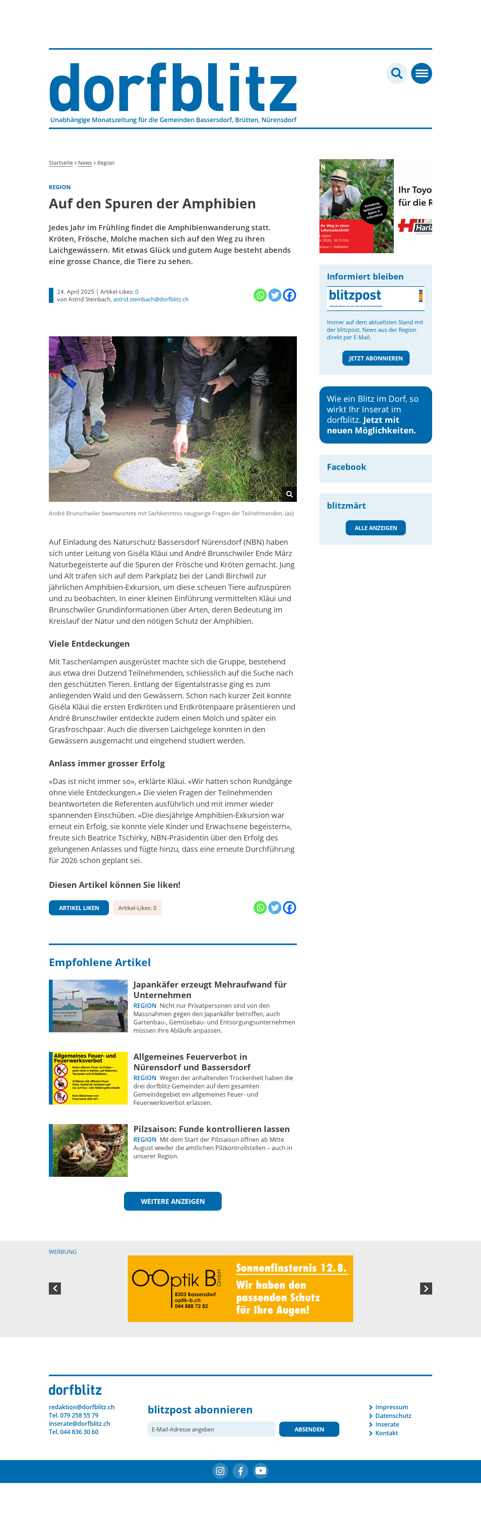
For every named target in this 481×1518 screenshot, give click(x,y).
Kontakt (386, 1433)
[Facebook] (289, 295)
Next (426, 1288)
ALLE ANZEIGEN (376, 528)
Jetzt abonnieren (376, 358)
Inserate (387, 1424)
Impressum (391, 1407)
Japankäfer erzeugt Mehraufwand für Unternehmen (210, 989)
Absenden (309, 1429)
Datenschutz (393, 1416)
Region (145, 1005)
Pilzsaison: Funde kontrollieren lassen (211, 1128)
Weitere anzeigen (173, 1201)
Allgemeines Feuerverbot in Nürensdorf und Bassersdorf (192, 1062)
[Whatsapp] (260, 295)
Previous (55, 1288)
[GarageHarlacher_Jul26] (375, 198)
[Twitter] (274, 295)
